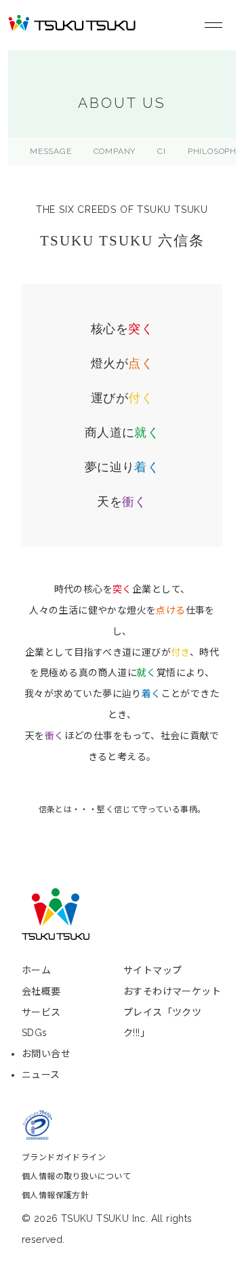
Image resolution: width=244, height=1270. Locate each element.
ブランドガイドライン (64, 1157)
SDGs (34, 1032)
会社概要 (41, 991)
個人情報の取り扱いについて (76, 1176)
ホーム (36, 970)
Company (115, 151)
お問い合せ (46, 1053)
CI (161, 151)
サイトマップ (152, 970)
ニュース (41, 1074)
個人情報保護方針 (55, 1195)
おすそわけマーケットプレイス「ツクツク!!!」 (172, 1012)
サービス (41, 1012)
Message (51, 151)
